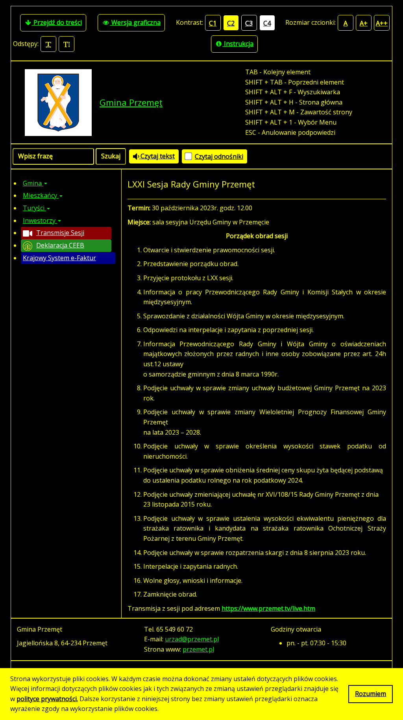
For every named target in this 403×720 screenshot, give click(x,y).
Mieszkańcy (41, 195)
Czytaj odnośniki (219, 156)
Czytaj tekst (157, 156)
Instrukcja (237, 43)
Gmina (33, 183)
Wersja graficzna (135, 22)
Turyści (34, 208)
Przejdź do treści (57, 22)
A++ (382, 23)
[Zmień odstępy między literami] (48, 44)
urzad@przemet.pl (192, 639)
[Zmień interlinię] (66, 44)
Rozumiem (370, 693)
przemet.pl (198, 649)
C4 (267, 23)
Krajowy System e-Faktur (59, 257)
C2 (231, 23)
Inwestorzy (40, 220)
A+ (364, 23)
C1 (212, 23)
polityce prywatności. (47, 698)
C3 (249, 23)
